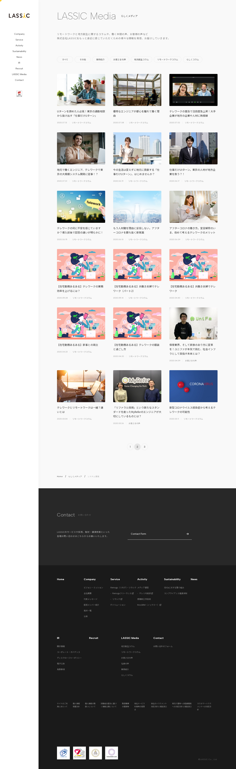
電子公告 (61, 663)
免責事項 (61, 669)
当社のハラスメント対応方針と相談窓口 (159, 705)
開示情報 (61, 646)
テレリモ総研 (145, 593)
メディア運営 (143, 587)
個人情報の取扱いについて (90, 705)
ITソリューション (118, 604)
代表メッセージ (90, 599)
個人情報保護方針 (76, 705)
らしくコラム (127, 675)
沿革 (86, 616)
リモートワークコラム (130, 652)
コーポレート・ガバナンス (68, 652)
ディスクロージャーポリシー (69, 657)
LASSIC (19, 15)
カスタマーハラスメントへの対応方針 (204, 706)
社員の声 (125, 663)
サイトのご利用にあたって (62, 705)
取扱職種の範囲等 (125, 705)
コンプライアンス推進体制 (175, 593)
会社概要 (88, 593)
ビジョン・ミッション (93, 587)
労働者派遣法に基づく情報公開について (109, 705)
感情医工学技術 (144, 599)
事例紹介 (125, 669)
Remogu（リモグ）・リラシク (123, 587)
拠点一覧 (88, 610)
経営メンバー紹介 (91, 604)
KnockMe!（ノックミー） (148, 604)
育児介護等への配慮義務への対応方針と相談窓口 (182, 705)
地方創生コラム (128, 646)
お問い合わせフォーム (163, 646)
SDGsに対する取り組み (174, 587)
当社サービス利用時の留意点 (139, 706)
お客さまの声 (127, 657)
